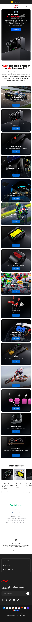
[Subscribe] (27, 593)
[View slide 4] (19, 550)
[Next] (30, 1)
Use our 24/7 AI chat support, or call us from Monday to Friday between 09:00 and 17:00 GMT (16, 546)
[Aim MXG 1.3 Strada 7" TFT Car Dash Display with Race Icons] (7, 474)
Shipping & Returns (11, 615)
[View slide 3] (17, 550)
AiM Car (3, 482)
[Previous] (2, 1)
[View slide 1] (13, 550)
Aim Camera (29, 482)
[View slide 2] (15, 550)
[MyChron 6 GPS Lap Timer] (19, 474)
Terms (17, 615)
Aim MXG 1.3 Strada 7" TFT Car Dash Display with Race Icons (7, 485)
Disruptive (24, 613)
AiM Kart (16, 482)
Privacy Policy (22, 615)
